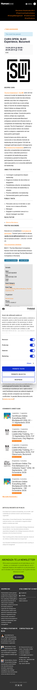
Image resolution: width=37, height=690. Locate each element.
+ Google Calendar (11, 260)
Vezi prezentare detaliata (12, 244)
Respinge (18, 379)
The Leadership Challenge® (8, 599)
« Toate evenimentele (11, 29)
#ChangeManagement (15, 16)
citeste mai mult (8, 399)
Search (34, 4)
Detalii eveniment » (16, 425)
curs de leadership (10, 288)
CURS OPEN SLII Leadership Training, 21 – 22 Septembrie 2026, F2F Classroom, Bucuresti (23, 451)
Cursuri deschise (10, 284)
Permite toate (18, 369)
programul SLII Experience (14, 147)
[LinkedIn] (18, 685)
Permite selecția (18, 374)
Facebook (23, 593)
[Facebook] (16, 685)
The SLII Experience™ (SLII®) (14, 93)
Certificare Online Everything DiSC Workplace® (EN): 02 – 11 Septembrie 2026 (22, 419)
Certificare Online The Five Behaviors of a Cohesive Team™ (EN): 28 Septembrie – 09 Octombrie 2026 (23, 468)
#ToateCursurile (29, 16)
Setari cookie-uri (23, 600)
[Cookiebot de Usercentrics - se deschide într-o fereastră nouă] (27, 309)
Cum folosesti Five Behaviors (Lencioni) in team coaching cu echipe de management (18, 543)
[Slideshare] (21, 685)
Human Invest (9, 298)
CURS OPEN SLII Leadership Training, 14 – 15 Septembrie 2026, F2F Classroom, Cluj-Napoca (23, 435)
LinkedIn (23, 595)
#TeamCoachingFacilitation (25, 13)
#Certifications (30, 18)
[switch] (32, 345)
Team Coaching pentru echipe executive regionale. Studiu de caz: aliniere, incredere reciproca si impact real (18, 538)
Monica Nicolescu (12, 222)
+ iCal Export (24, 260)
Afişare (29, 363)
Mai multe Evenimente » (10, 496)
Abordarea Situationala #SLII (25, 10)
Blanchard (5, 595)
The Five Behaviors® (10, 597)
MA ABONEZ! (18, 577)
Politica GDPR (22, 599)
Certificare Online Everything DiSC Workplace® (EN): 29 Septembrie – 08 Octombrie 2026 (21, 486)
